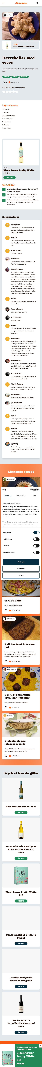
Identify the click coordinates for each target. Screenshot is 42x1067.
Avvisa (21, 575)
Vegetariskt (24, 76)
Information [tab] (21, 496)
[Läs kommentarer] (4, 82)
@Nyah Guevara (16, 360)
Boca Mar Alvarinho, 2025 (21, 806)
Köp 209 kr (21, 901)
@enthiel (14, 237)
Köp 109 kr (21, 812)
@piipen (14, 428)
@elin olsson (15, 258)
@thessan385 (15, 338)
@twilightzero (15, 224)
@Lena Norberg (16, 394)
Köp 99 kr (21, 986)
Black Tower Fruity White (23, 46)
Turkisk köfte (13, 600)
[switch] (36, 539)
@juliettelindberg (17, 384)
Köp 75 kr (9, 178)
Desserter (6, 76)
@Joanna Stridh (16, 250)
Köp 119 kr (21, 858)
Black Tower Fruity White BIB (26, 1056)
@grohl (13, 416)
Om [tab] (34, 496)
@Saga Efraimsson (17, 269)
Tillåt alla (21, 562)
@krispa (13, 298)
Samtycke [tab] (7, 496)
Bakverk (15, 76)
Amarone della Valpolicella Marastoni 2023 (21, 1023)
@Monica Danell (16, 403)
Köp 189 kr (21, 1032)
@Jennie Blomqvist (17, 309)
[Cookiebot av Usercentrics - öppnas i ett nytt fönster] (30, 489)
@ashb (13, 325)
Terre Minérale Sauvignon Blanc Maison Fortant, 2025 (21, 849)
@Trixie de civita (16, 317)
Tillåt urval (21, 569)
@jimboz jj (14, 444)
